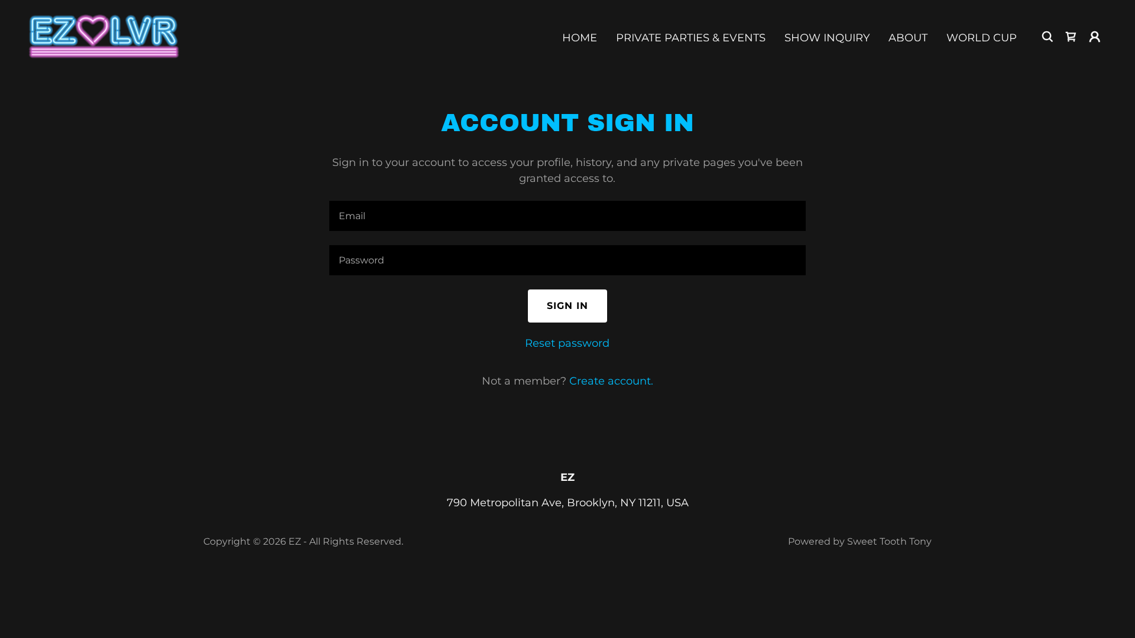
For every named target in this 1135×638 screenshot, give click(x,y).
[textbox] (567, 216)
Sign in (567, 305)
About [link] (908, 37)
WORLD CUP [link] (981, 37)
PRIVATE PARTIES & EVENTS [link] (691, 37)
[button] (1095, 36)
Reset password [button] (567, 343)
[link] (103, 35)
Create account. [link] (611, 381)
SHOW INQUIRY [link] (827, 37)
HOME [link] (579, 37)
